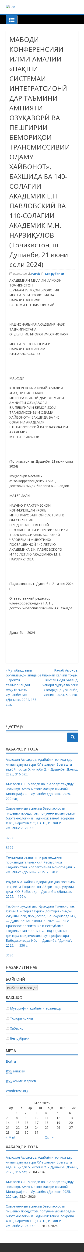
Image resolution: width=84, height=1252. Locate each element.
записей (15, 1071)
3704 (9, 838)
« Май (10, 1137)
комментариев (21, 1081)
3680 (9, 955)
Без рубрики (54, 274)
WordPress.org (17, 1090)
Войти (11, 1061)
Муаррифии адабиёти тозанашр (35, 1008)
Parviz (36, 274)
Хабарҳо (17, 1028)
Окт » (49, 1137)
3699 (9, 847)
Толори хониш (21, 1018)
